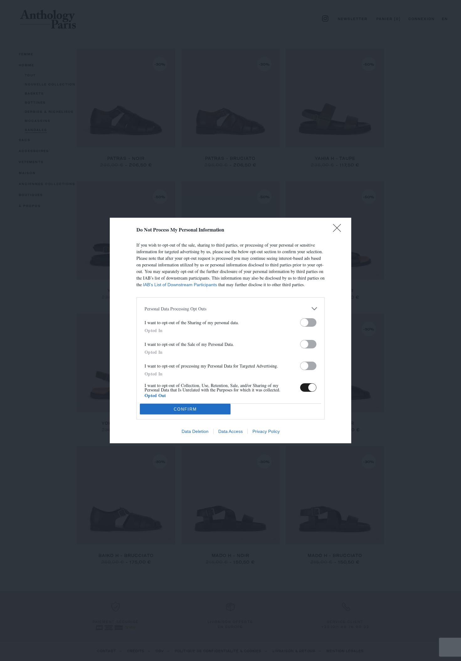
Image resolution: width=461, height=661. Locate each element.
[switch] (308, 322)
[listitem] (230, 308)
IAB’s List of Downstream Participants (180, 284)
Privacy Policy (266, 431)
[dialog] (230, 330)
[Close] (339, 230)
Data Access (230, 431)
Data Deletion (195, 431)
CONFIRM (185, 409)
